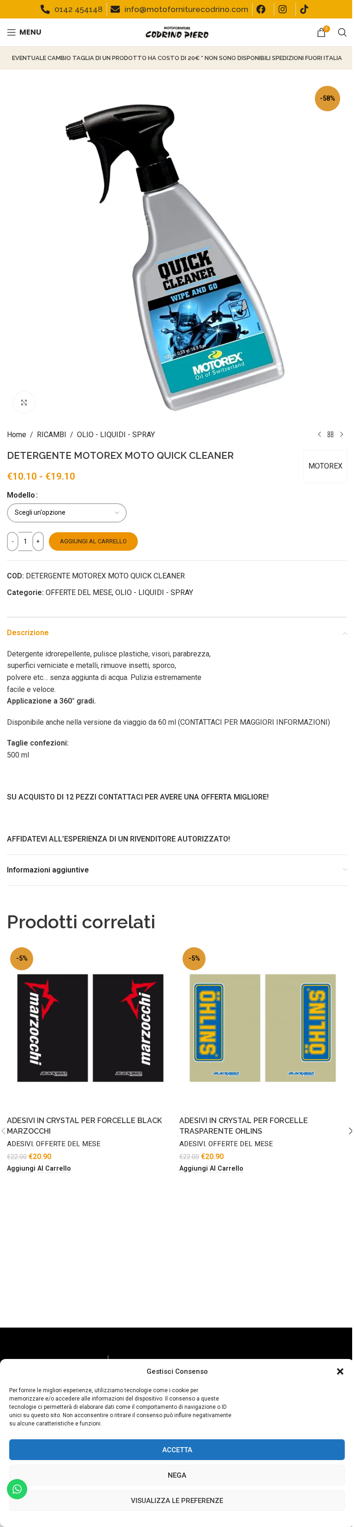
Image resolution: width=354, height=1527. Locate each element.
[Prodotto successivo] (341, 434)
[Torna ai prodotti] (330, 434)
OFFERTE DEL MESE (79, 592)
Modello (21, 495)
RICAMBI (51, 434)
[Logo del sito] (177, 31)
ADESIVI (20, 1144)
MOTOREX (325, 466)
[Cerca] (342, 32)
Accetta (177, 1450)
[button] (340, 1371)
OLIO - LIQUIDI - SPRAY (116, 434)
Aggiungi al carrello (93, 541)
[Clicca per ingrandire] (24, 402)
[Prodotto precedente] (319, 434)
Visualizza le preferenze (177, 1501)
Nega (177, 1475)
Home (16, 434)
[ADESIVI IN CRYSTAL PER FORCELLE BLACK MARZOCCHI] (91, 1028)
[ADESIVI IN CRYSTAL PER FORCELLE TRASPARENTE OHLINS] (263, 1028)
